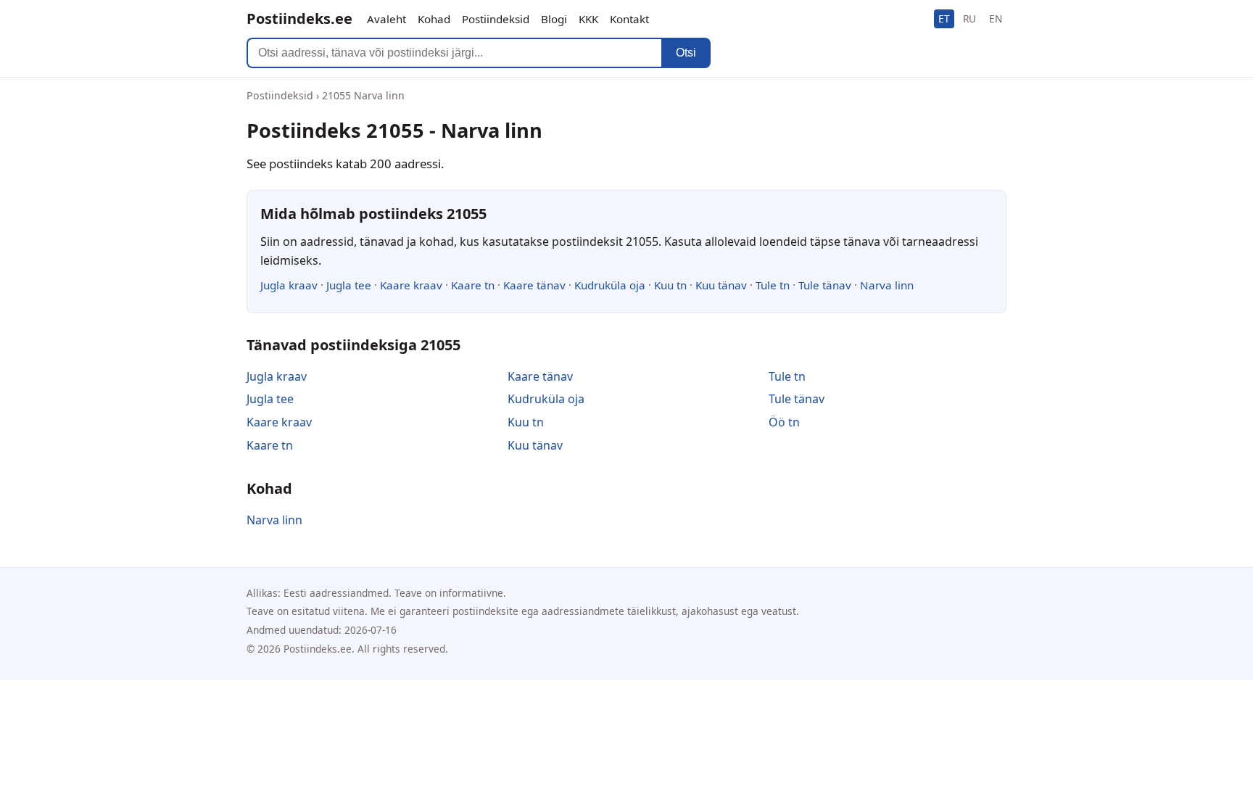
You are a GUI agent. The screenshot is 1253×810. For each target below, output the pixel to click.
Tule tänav (824, 285)
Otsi (686, 52)
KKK (588, 19)
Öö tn (784, 422)
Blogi (554, 19)
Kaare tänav (534, 285)
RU (969, 18)
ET (944, 18)
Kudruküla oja (609, 285)
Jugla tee (348, 285)
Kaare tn (473, 285)
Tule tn (773, 285)
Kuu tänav (721, 285)
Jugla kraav (289, 285)
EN (995, 18)
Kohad (434, 19)
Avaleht (386, 19)
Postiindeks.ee (299, 18)
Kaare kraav (411, 285)
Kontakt (629, 19)
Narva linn (887, 285)
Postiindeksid (495, 19)
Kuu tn (670, 285)
